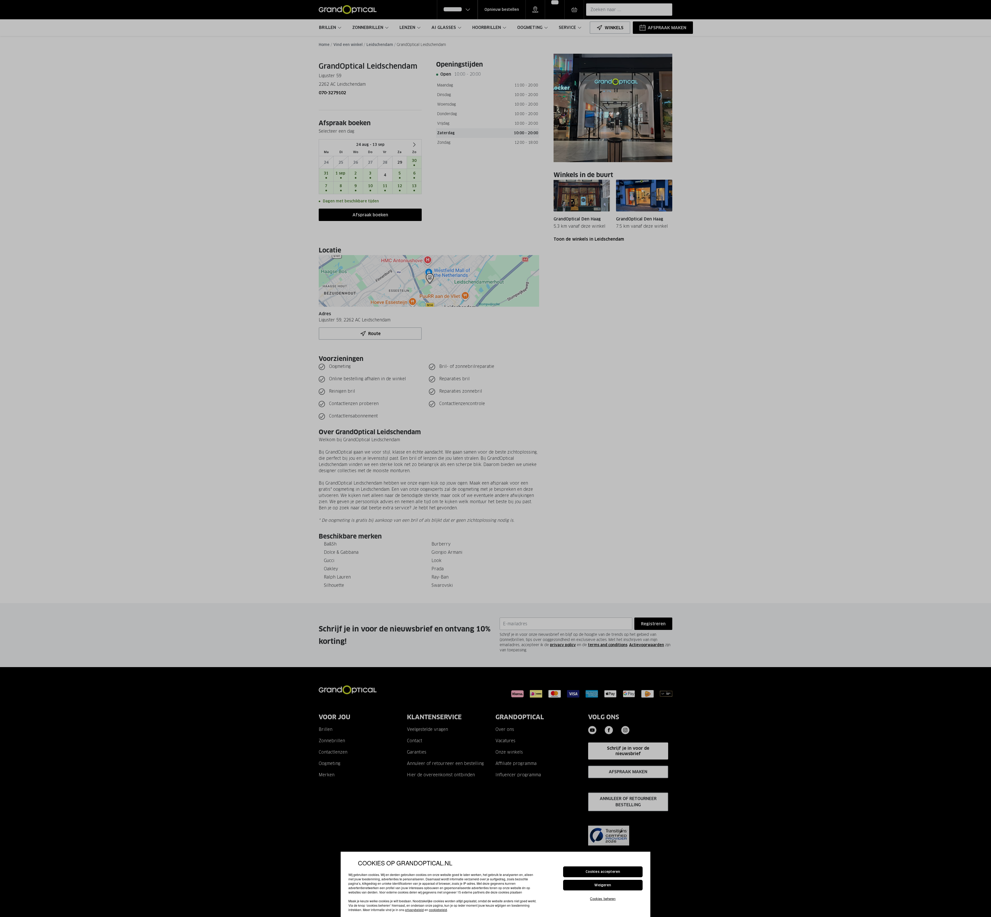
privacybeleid (414, 909)
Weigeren (602, 885)
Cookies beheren (603, 898)
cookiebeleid (438, 909)
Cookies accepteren (603, 871)
